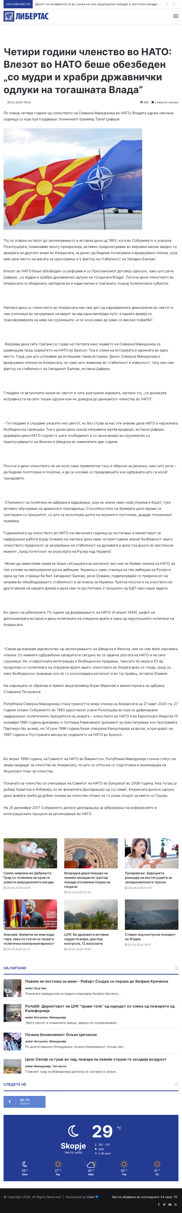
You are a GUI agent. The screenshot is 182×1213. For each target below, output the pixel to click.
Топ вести (59, 1066)
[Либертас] (26, 16)
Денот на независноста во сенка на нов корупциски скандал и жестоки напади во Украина (105, 4)
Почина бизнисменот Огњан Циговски (61, 1035)
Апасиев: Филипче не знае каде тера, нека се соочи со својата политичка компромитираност (29, 938)
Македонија (57, 1017)
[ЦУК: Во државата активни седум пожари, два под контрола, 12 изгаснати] (91, 914)
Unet (90, 1197)
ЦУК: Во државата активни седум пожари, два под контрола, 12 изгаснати (86, 938)
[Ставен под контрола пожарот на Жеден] (151, 914)
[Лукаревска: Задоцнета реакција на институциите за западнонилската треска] (151, 853)
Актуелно (41, 1017)
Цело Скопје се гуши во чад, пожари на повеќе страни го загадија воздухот (96, 1059)
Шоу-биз (40, 988)
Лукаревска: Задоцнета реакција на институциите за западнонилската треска (148, 877)
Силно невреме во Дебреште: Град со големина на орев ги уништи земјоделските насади (29, 877)
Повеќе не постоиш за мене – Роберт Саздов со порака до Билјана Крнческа (96, 981)
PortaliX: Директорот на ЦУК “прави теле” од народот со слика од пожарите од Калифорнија (100, 1008)
